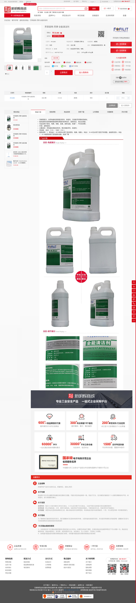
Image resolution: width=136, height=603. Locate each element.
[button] (51, 73)
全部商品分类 (18, 15)
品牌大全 (81, 585)
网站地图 (72, 585)
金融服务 (95, 15)
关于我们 (89, 562)
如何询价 (8, 567)
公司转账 (48, 565)
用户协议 (89, 573)
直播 (124, 15)
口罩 (50, 12)
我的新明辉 (67, 1)
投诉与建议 (67, 567)
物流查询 (27, 567)
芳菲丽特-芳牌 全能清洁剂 (38, 20)
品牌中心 (52, 15)
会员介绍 (8, 565)
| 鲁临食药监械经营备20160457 (80, 587)
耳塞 (62, 12)
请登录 (21, 1)
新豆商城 (81, 15)
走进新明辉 (110, 15)
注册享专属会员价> (58, 36)
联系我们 (89, 585)
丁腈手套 (54, 12)
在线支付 (48, 562)
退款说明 (67, 562)
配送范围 (27, 562)
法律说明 (89, 565)
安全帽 (46, 12)
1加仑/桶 (55, 58)
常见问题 (8, 573)
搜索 (94, 9)
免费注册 (28, 2)
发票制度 (48, 567)
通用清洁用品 (24, 20)
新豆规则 (8, 570)
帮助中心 (84, 1)
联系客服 (89, 570)
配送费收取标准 (29, 565)
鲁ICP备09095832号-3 (72, 590)
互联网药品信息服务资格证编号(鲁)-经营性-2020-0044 (52, 587)
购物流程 (8, 562)
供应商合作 (66, 15)
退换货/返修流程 (69, 565)
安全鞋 (59, 12)
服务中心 (55, 585)
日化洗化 (7, 20)
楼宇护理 (15, 20)
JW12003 (12, 98)
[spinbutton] (49, 72)
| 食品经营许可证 (96, 587)
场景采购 (37, 15)
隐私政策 (89, 567)
